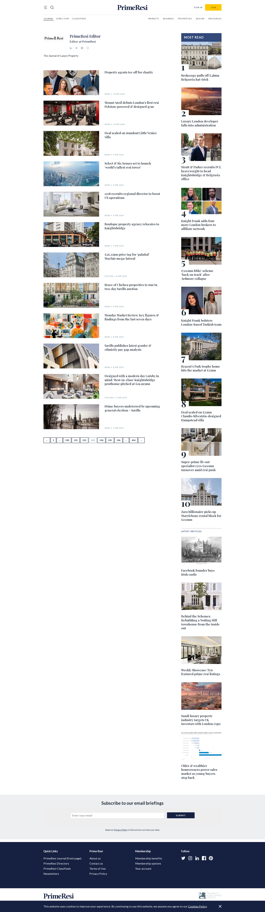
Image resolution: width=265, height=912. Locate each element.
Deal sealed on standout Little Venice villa (131, 135)
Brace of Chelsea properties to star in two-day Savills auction (131, 287)
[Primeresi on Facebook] (204, 858)
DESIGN (200, 18)
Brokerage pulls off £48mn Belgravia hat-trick (200, 77)
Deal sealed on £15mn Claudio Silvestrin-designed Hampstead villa (201, 416)
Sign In (198, 7)
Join (213, 7)
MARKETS (153, 18)
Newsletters (51, 873)
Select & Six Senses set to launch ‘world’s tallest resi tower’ (128, 165)
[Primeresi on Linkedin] (197, 858)
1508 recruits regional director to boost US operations (132, 196)
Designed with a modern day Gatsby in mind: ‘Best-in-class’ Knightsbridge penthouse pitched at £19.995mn (132, 380)
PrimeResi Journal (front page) (62, 858)
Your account (143, 868)
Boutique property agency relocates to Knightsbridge (132, 226)
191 (76, 440)
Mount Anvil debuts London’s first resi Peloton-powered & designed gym (132, 104)
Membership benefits (148, 858)
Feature (109, 276)
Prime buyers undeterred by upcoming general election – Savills (132, 408)
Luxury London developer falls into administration (199, 123)
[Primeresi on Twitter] (183, 858)
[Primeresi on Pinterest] (211, 858)
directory (62, 18)
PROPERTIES (185, 18)
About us (95, 858)
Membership (143, 851)
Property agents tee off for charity (129, 72)
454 (133, 440)
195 (110, 440)
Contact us (96, 863)
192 (84, 440)
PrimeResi (89, 41)
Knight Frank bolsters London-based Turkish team (201, 322)
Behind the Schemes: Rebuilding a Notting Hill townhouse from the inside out (200, 622)
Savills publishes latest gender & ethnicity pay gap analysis (128, 347)
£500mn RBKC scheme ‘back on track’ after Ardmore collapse (197, 275)
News (107, 94)
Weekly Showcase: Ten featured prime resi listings (200, 672)
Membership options (148, 863)
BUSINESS (168, 18)
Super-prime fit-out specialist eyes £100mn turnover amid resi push (198, 466)
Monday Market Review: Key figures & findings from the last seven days (132, 317)
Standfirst (216, 908)
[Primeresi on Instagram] (190, 858)
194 (101, 440)
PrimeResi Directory (56, 863)
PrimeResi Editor (85, 36)
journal (48, 18)
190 (67, 440)
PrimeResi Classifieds (57, 868)
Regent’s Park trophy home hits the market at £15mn (200, 368)
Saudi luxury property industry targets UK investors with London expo (201, 720)
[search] (52, 7)
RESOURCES (215, 18)
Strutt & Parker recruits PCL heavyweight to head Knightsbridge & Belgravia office (201, 173)
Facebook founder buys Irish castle (198, 572)
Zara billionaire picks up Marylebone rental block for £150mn (201, 516)
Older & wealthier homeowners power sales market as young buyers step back (199, 772)
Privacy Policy (120, 830)
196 (118, 440)
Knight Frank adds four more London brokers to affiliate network (198, 225)
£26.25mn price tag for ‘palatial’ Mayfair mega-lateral (127, 256)
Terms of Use (97, 868)
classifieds (79, 18)
